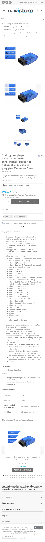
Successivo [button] (38, 88)
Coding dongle (21, 217)
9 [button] (21, 475)
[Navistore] (20, 10)
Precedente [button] (6, 88)
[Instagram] (10, 2)
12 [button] (28, 475)
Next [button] (42, 450)
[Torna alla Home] (2, 23)
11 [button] (25, 475)
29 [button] (32, 477)
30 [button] (34, 477)
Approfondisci (9, 537)
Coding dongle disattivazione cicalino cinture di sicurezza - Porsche (22, 458)
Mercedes (8, 217)
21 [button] (14, 477)
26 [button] (25, 477)
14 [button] (32, 475)
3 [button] (7, 475)
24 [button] (21, 477)
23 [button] (19, 477)
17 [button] (39, 475)
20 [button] (12, 477)
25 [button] (23, 477)
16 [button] (37, 475)
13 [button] (30, 475)
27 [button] (28, 477)
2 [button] (23, 226)
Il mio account (8, 503)
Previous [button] (3, 450)
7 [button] (16, 475)
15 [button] (34, 475)
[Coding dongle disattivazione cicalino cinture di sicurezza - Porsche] (22, 440)
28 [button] (30, 477)
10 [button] (23, 475)
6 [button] (14, 475)
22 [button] (16, 477)
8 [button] (19, 475)
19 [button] (10, 477)
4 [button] (10, 475)
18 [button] (41, 475)
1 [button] (21, 226)
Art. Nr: (4, 171)
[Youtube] (6, 2)
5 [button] (12, 475)
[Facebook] (3, 2)
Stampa (7, 210)
